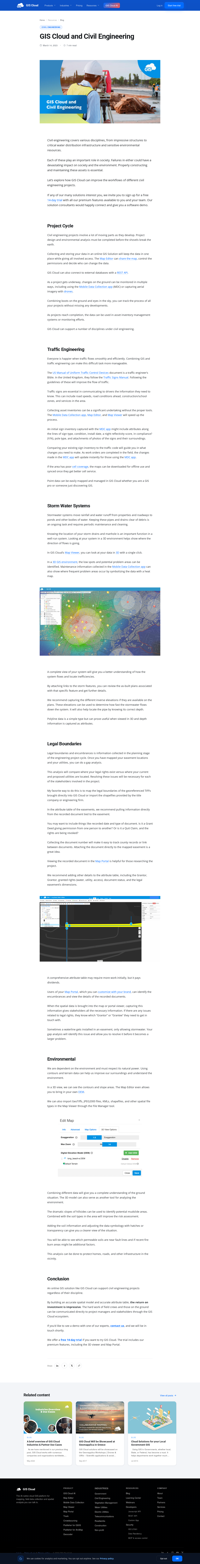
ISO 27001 (132, 1529)
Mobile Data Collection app (96, 286)
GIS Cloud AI (112, 5)
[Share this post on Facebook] (64, 1365)
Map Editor (106, 258)
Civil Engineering (102, 1498)
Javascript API (134, 1511)
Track (66, 1516)
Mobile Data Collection (73, 1502)
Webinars (130, 1502)
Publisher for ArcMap (73, 1529)
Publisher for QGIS (72, 1525)
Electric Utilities (102, 1511)
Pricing (79, 5)
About (160, 1493)
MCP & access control (137, 1538)
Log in (160, 5)
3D (117, 552)
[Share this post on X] (72, 1365)
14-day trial (54, 200)
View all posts (166, 1395)
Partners (161, 1502)
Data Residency (135, 1533)
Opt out (163, 1558)
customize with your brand (114, 992)
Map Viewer (115, 415)
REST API (122, 272)
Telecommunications (104, 1516)
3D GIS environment (65, 562)
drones (68, 291)
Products (49, 5)
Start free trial (174, 5)
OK (177, 1558)
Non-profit (99, 1529)
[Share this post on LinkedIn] (57, 1365)
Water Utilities (101, 1507)
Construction (100, 1525)
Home (42, 20)
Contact (160, 1516)
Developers (131, 1506)
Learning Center (133, 1497)
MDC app (105, 429)
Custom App (133, 1520)
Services (161, 1506)
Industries (64, 5)
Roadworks (100, 1520)
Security (129, 1524)
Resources (91, 5)
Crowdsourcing (70, 1520)
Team (160, 1497)
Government (100, 1493)
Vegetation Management (106, 1502)
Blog (62, 20)
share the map (128, 258)
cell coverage (80, 466)
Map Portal (102, 861)
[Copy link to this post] (79, 1365)
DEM (81, 1092)
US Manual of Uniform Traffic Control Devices (81, 372)
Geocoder (68, 1534)
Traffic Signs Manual (115, 377)
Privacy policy (107, 1558)
